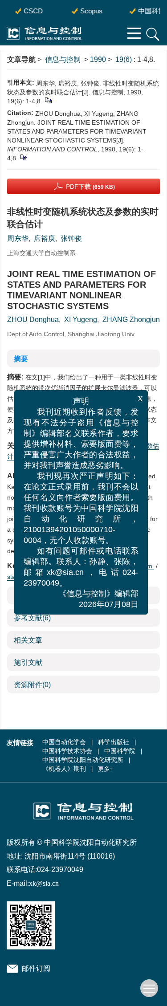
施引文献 (28, 662)
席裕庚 (44, 238)
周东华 (18, 238)
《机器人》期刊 (64, 769)
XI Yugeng (80, 319)
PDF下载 (90, 186)
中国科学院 (119, 751)
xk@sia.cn (44, 883)
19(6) (124, 59)
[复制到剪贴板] (47, 100)
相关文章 (28, 640)
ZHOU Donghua (33, 319)
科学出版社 (113, 742)
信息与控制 (63, 59)
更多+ (105, 769)
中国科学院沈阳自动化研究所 (82, 760)
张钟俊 (71, 238)
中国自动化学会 (64, 742)
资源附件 (32, 684)
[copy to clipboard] (23, 157)
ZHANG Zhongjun (131, 319)
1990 (98, 59)
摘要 (21, 358)
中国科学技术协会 (67, 751)
